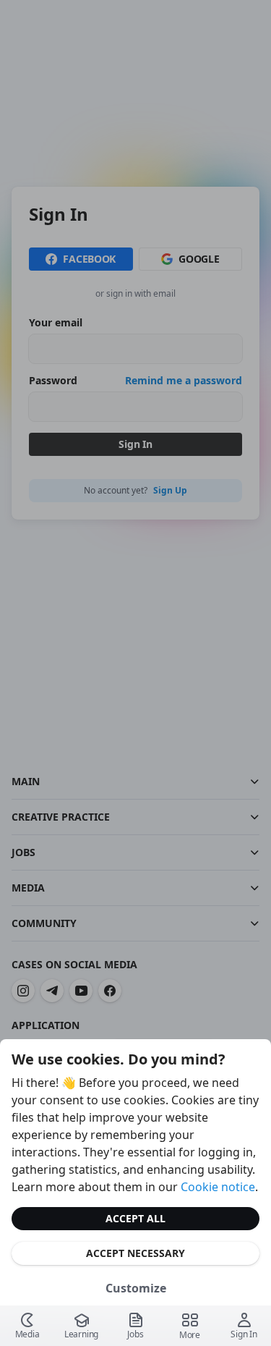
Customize (136, 1288)
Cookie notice (218, 1187)
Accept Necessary (135, 1253)
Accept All (135, 1218)
